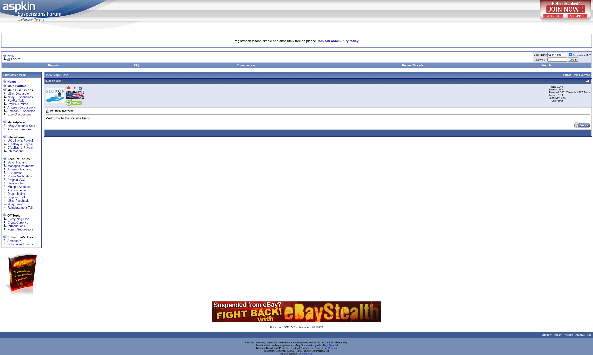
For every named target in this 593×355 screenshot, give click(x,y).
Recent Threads (412, 65)
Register (54, 65)
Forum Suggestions (21, 229)
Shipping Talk (17, 197)
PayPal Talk (16, 100)
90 (560, 100)
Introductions (16, 226)
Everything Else (18, 219)
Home (10, 55)
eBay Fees (15, 204)
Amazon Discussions (21, 107)
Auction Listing (17, 190)
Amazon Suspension (21, 111)
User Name (540, 54)
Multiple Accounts (20, 187)
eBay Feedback (18, 200)
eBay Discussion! (19, 93)
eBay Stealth (329, 345)
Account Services (19, 129)
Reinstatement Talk (21, 207)
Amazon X (14, 241)
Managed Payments (21, 166)
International (16, 151)
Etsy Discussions (19, 114)
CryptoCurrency (18, 222)
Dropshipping (16, 193)
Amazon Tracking (19, 169)
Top (589, 334)
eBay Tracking (17, 162)
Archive (580, 334)
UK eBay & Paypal (20, 140)
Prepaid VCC (16, 180)
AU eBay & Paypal (20, 144)
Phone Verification (20, 176)
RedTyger (307, 353)
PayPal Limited (18, 104)
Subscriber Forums (20, 244)
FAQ (136, 65)
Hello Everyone (581, 75)
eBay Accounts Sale (21, 126)
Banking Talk (16, 183)
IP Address (15, 173)
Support (547, 334)
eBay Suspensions (20, 97)
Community (244, 65)
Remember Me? (582, 55)
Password (539, 59)
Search (546, 65)
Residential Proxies (325, 348)
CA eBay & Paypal (20, 147)
